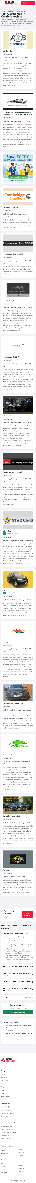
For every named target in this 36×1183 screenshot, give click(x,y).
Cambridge (6, 121)
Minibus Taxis (4, 1117)
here (10, 937)
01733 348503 (7, 645)
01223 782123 (7, 819)
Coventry (3, 1169)
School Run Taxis (6, 1120)
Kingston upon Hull (24, 1159)
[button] (32, 997)
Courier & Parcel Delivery (8, 1132)
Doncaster (4, 1173)
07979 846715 (7, 873)
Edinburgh (21, 1152)
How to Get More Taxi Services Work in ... (19, 1026)
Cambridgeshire (15, 58)
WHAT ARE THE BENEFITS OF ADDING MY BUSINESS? (17, 990)
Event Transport (5, 1129)
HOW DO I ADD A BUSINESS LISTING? (16, 933)
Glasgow (21, 1156)
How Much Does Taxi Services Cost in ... (19, 1035)
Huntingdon (6, 541)
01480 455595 (7, 537)
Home (3, 1074)
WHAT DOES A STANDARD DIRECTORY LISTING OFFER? (16, 974)
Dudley (21, 1149)
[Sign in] (18, 3)
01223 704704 (7, 596)
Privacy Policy (5, 1096)
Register (3, 1090)
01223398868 (7, 118)
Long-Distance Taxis (6, 1126)
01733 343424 (7, 758)
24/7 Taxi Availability (7, 1139)
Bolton (3, 1157)
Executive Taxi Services (7, 1113)
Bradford (3, 1160)
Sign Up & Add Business (18, 1012)
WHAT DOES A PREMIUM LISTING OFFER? (17, 982)
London (21, 1171)
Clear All (28, 997)
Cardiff (3, 1166)
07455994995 (7, 211)
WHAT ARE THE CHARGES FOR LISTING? (17, 967)
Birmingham (4, 1154)
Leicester (21, 1165)
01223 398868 (7, 304)
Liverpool (21, 1168)
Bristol (3, 1163)
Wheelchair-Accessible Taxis (9, 1123)
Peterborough (6, 58)
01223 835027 (7, 707)
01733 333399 (7, 475)
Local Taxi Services (6, 1110)
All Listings (4, 1077)
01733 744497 (7, 257)
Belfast (3, 1150)
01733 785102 (7, 360)
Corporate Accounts (6, 1136)
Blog (2, 1087)
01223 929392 (7, 419)
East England (24, 58)
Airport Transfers (5, 1107)
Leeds (20, 1162)
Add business (27, 914)
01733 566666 (7, 54)
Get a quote (4, 1080)
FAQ (2, 1093)
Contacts (3, 1084)
